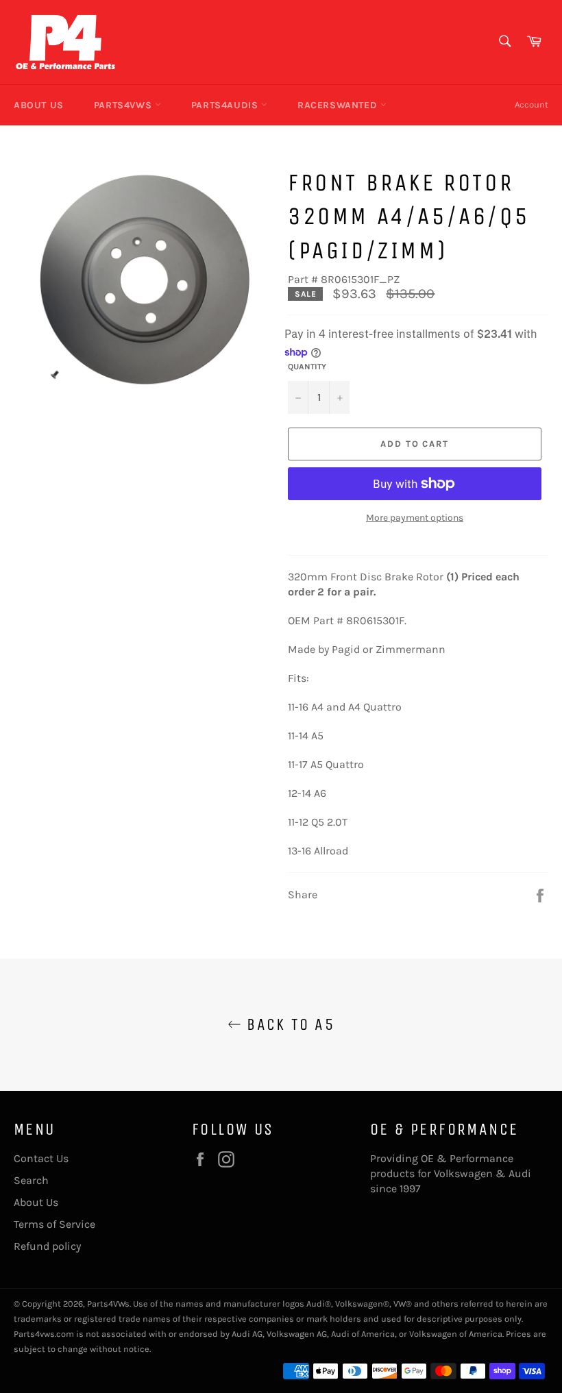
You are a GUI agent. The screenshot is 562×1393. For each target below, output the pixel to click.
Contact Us (41, 1158)
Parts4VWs (124, 105)
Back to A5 (287, 1024)
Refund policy (47, 1246)
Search (31, 1180)
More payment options (414, 517)
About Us (39, 105)
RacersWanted (338, 105)
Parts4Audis (226, 105)
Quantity (307, 366)
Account (531, 104)
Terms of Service (54, 1224)
